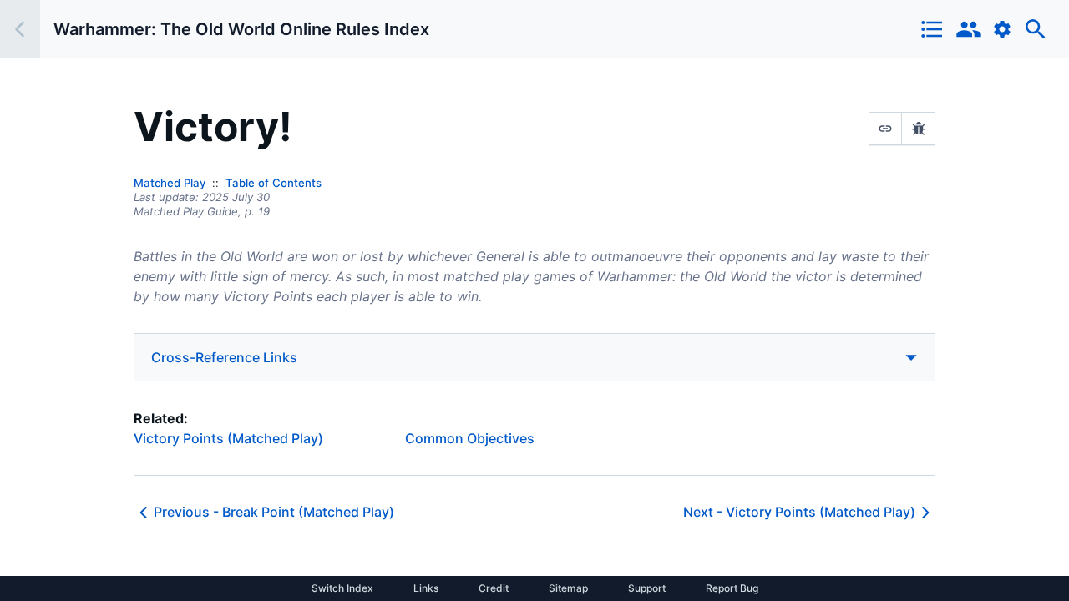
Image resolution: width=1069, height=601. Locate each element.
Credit (494, 588)
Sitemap (568, 588)
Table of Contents (273, 182)
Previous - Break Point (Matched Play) (274, 511)
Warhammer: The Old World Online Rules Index (241, 29)
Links (425, 588)
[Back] (20, 29)
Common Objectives (469, 438)
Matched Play (169, 182)
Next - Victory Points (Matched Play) (799, 511)
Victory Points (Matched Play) (228, 438)
